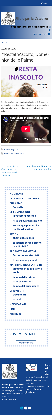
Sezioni (14, 234)
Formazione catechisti (26, 255)
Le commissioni (20, 211)
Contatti (18, 207)
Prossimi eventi (21, 334)
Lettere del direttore (24, 198)
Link (12, 309)
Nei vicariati (18, 304)
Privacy (37, 389)
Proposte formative (23, 251)
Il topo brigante (11, 149)
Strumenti (17, 290)
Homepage (16, 193)
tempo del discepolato (26, 286)
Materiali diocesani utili (26, 264)
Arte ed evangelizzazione (28, 220)
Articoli (17, 299)
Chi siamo (16, 203)
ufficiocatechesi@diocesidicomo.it (29, 26)
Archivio (4, 43)
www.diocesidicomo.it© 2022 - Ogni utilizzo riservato (37, 380)
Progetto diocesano (24, 215)
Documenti (19, 294)
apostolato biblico (23, 237)
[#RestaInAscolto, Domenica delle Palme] (26, 81)
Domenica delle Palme (14, 153)
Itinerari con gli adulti (26, 260)
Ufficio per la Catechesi (32, 18)
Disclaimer (31, 392)
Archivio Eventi (26, 342)
